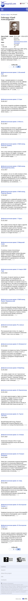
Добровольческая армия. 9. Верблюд (12, 368)
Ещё (19, 59)
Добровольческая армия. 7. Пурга (11, 218)
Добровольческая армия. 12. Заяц (11, 480)
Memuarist (3, 14)
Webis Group (18, 598)
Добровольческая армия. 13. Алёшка (12, 434)
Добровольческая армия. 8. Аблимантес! (13, 344)
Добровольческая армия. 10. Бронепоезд (14, 390)
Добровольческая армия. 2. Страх (11, 99)
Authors (8, 14)
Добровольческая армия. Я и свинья (12, 325)
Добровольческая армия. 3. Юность (12, 121)
